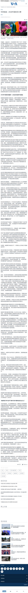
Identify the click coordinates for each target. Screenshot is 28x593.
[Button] (25, 20)
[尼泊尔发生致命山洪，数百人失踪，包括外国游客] (6, 558)
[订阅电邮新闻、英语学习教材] (2, 571)
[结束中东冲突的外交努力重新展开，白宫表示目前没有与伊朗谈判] (6, 545)
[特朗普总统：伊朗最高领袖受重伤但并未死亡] (6, 552)
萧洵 (2, 14)
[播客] (22, 568)
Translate (22, 0)
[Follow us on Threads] (14, 568)
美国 (12, 524)
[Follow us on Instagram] (11, 568)
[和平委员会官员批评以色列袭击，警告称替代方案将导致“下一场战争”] (6, 532)
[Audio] (17, 591)
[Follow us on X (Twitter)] (2, 568)
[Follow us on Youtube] (5, 568)
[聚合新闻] (19, 568)
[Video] (11, 591)
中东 (12, 544)
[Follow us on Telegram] (17, 568)
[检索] (23, 591)
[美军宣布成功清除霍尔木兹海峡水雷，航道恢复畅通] (6, 526)
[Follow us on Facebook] (8, 568)
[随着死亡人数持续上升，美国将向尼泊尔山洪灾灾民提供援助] (6, 539)
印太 (2, 9)
